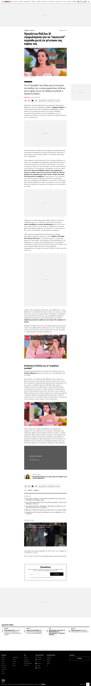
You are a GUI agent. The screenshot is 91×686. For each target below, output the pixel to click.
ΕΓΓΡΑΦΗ (79, 658)
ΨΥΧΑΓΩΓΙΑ (59, 1)
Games (31, 556)
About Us (26, 657)
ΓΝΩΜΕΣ (39, 1)
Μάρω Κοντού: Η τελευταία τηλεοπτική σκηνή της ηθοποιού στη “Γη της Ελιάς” (45, 513)
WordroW (55, 556)
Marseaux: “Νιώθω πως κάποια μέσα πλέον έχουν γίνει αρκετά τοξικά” (46, 510)
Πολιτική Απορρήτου (28, 663)
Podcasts (14, 661)
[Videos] (81, 2)
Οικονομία (4, 665)
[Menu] (2, 1)
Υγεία (3, 671)
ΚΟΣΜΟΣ (33, 1)
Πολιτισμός (4, 667)
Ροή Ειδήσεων (15, 657)
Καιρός (69, 1)
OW (47, 665)
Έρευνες (3, 673)
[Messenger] (32, 100)
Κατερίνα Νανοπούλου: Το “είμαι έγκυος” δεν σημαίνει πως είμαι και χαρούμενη (50, 477)
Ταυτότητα (26, 659)
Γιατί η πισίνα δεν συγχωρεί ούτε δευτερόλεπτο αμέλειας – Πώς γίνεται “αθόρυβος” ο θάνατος (46, 503)
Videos (14, 663)
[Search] (88, 2)
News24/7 (49, 657)
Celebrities (26, 30)
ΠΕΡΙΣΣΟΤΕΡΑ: (27, 496)
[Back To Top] (87, 684)
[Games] (86, 2)
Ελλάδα (3, 657)
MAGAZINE (44, 1)
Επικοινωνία (26, 665)
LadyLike (48, 663)
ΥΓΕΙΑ (64, 1)
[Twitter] (29, 100)
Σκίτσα (14, 659)
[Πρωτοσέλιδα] (78, 2)
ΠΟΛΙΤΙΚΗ (20, 1)
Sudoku (50, 556)
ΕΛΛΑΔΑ (15, 1)
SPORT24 (48, 659)
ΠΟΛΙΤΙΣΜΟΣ (51, 1)
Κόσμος (3, 661)
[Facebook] (25, 100)
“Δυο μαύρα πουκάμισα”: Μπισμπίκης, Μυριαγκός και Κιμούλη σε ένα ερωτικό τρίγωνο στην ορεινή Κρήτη (46, 506)
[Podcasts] (83, 2)
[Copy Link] (36, 100)
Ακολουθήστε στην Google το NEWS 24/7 (34, 551)
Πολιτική (3, 659)
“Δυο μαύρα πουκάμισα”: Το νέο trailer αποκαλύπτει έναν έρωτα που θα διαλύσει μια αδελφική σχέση (45, 499)
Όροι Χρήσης (26, 661)
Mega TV (32, 30)
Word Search (62, 556)
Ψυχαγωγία (4, 669)
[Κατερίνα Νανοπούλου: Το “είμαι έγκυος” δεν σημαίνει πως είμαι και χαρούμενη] (27, 476)
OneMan (48, 661)
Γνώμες (3, 663)
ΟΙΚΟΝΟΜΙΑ (27, 1)
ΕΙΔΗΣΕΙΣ (74, 1)
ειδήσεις (62, 551)
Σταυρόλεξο (45, 556)
